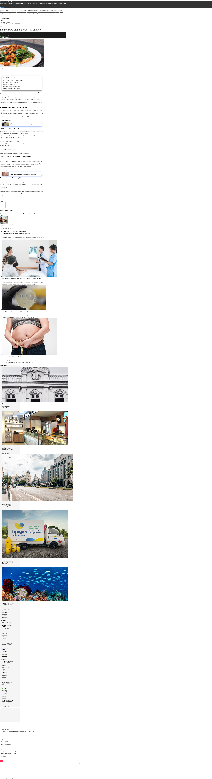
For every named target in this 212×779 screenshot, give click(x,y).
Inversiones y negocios (6, 744)
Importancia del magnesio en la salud (10, 82)
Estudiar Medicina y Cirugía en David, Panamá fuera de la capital (16, 233)
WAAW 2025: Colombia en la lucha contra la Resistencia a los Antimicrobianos (19, 311)
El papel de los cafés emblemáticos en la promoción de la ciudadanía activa (8, 449)
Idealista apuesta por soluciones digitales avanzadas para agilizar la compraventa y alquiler (20, 12)
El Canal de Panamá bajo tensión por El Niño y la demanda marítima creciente (7, 624)
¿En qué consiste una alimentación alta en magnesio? (13, 80)
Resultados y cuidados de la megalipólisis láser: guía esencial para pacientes (18, 356)
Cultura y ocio (5, 741)
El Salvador (4, 742)
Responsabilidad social (7, 746)
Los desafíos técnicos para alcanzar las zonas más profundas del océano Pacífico (24, 13)
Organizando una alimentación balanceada (11, 86)
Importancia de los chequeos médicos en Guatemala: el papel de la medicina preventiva (21, 278)
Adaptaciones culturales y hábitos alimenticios (12, 88)
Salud (1, 26)
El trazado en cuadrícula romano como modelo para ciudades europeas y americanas (17, 10)
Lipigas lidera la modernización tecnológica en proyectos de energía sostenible (8, 561)
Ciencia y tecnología (6, 739)
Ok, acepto (2, 7)
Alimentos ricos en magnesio (9, 84)
